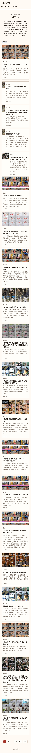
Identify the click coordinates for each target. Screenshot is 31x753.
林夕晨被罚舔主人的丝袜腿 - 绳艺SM (14, 572)
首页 (2, 6)
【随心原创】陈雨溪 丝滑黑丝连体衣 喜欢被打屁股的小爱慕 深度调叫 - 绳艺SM (17, 112)
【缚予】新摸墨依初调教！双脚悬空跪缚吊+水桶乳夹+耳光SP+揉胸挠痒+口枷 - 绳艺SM (15, 345)
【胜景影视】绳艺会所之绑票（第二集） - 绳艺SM (18, 158)
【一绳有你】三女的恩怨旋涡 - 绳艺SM (15, 495)
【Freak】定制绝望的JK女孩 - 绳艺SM (15, 307)
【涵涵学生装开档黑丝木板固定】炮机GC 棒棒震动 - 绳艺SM (15, 382)
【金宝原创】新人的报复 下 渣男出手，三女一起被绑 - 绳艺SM (15, 232)
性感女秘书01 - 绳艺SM (13, 134)
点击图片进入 (8, 6)
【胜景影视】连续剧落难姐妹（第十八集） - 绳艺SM (15, 531)
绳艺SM (6, 3)
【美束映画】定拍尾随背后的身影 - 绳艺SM (15, 268)
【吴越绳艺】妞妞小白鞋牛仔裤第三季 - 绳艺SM (15, 643)
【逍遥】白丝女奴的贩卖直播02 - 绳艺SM (16, 88)
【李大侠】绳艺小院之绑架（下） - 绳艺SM (15, 65)
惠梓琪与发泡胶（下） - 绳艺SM (13, 606)
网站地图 (15, 6)
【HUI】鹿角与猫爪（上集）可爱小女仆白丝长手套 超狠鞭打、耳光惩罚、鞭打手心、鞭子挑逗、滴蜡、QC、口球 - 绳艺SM (15, 679)
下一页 (25, 741)
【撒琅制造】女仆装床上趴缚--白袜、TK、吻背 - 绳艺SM (15, 460)
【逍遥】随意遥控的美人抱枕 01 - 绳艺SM (15, 420)
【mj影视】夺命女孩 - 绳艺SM (12, 196)
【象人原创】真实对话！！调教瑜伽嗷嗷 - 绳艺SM (15, 719)
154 (20, 741)
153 (16, 741)
